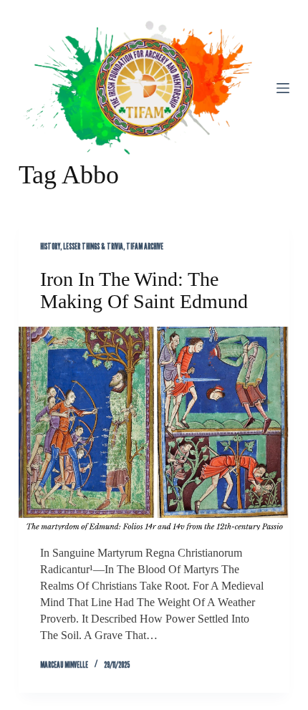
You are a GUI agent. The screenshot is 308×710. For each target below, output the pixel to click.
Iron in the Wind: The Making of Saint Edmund (144, 290)
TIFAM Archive (144, 246)
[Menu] (282, 88)
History (50, 246)
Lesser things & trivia (93, 246)
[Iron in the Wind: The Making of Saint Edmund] (154, 428)
